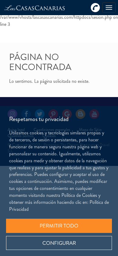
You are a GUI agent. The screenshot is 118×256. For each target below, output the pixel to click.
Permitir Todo (59, 225)
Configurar (59, 243)
